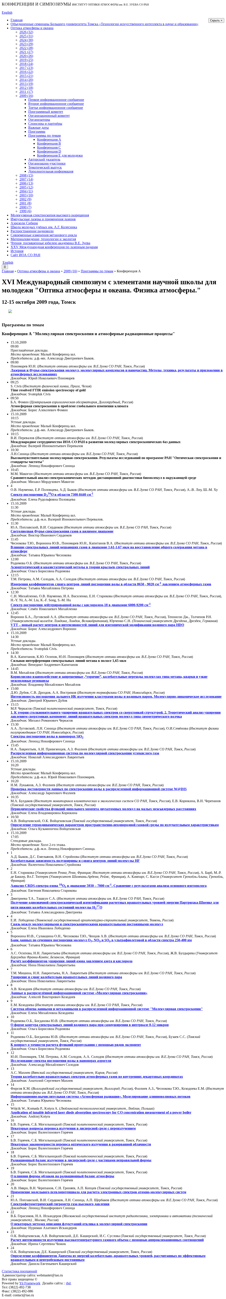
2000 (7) (25, 207)
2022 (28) (26, 48)
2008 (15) (26, 175)
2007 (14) (26, 179)
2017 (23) (26, 68)
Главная (17, 20)
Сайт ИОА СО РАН (25, 255)
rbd (68, 1283)
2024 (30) (26, 40)
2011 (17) (26, 92)
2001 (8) (25, 203)
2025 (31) (26, 36)
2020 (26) (26, 56)
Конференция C (49, 147)
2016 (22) (26, 72)
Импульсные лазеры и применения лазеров (43, 219)
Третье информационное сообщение (55, 108)
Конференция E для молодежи (60, 155)
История (17, 251)
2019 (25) (26, 60)
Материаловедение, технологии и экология (43, 239)
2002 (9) (25, 199)
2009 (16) (26, 96)
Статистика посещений (19, 1271)
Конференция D (49, 151)
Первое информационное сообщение (56, 100)
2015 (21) (26, 76)
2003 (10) (26, 195)
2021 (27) (26, 52)
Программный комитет (45, 111)
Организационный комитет (49, 115)
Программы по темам (44, 135)
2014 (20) (26, 80)
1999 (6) (25, 211)
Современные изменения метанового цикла (44, 235)
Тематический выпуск (45, 167)
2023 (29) (26, 44)
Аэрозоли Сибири (24, 223)
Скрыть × (216, 20)
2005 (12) (26, 187)
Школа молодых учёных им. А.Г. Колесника (44, 227)
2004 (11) (26, 191)
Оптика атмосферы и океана (32, 28)
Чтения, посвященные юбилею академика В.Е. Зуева (50, 243)
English (7, 12)
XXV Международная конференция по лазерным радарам (54, 247)
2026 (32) (26, 32)
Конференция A (49, 139)
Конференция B (49, 143)
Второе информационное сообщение (56, 104)
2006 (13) (26, 183)
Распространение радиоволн (32, 231)
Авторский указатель (44, 159)
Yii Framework (29, 1283)
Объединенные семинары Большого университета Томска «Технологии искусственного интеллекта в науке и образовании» (104, 24)
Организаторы (39, 119)
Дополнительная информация (50, 171)
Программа (36, 131)
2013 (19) (26, 84)
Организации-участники (47, 163)
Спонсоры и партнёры (45, 123)
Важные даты (38, 127)
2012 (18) (26, 88)
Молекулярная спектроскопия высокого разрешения (50, 215)
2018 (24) (26, 64)
